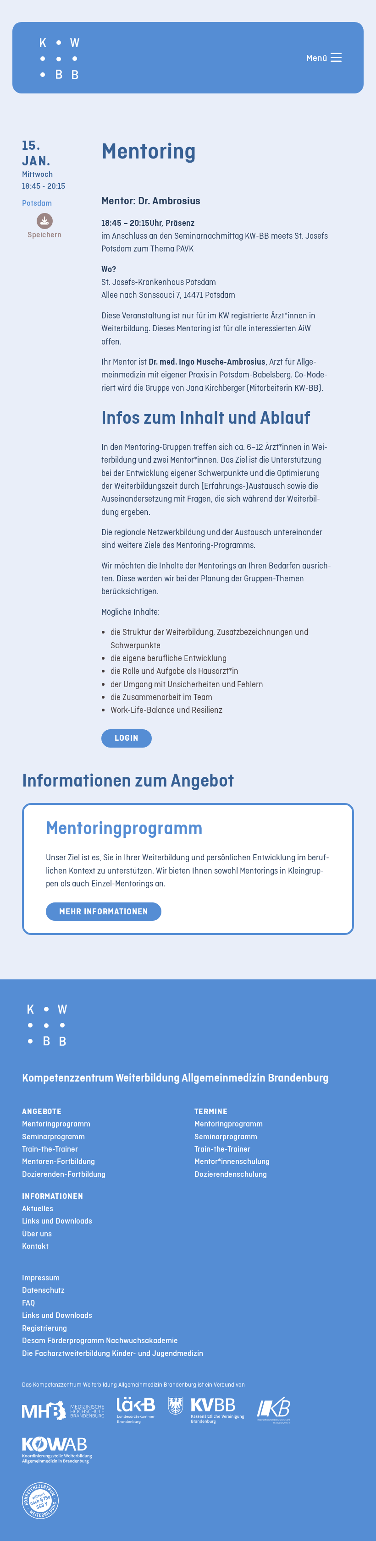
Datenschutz (43, 1290)
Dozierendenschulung (230, 1174)
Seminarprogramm (53, 1137)
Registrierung (44, 1328)
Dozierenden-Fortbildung (63, 1174)
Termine (211, 1111)
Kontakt (35, 1246)
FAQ (28, 1303)
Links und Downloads (57, 1221)
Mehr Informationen (103, 911)
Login (126, 737)
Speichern (44, 234)
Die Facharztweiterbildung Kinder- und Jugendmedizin (112, 1353)
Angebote (42, 1111)
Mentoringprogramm (124, 827)
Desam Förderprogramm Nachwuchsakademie (100, 1340)
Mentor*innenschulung (232, 1161)
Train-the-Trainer (50, 1149)
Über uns (37, 1234)
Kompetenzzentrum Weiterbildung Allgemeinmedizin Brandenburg (175, 1077)
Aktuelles (37, 1208)
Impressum (41, 1278)
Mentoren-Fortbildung (58, 1161)
